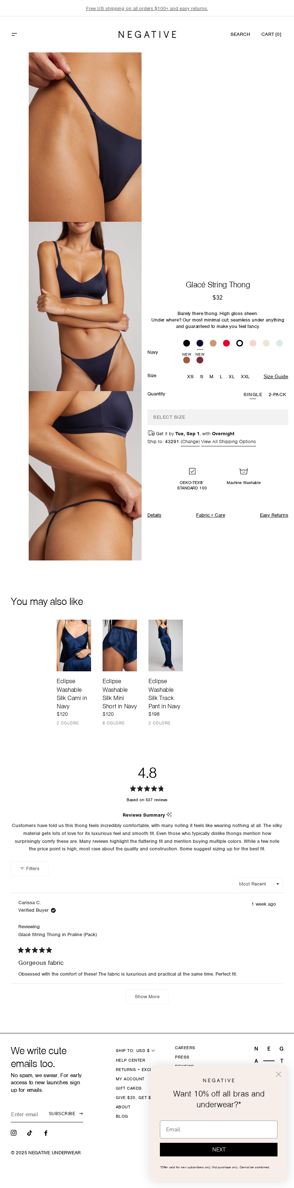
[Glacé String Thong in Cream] (266, 344)
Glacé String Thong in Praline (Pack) (57, 934)
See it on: (118, 69)
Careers (185, 1048)
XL (232, 377)
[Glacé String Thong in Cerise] (226, 344)
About (123, 1107)
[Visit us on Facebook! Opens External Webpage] (46, 1132)
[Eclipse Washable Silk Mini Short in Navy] (120, 645)
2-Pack (277, 394)
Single (252, 394)
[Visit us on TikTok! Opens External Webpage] (30, 1132)
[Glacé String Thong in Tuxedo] (239, 344)
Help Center (130, 1060)
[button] (30, 34)
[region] (147, 8)
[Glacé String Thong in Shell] (253, 344)
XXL (245, 377)
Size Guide (276, 376)
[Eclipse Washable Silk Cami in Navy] (74, 645)
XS (190, 377)
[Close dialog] (278, 1074)
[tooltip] (169, 815)
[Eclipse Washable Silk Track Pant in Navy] (165, 645)
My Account (130, 1079)
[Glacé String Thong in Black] (186, 344)
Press (182, 1057)
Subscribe (62, 1113)
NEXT (219, 1149)
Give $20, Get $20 (136, 1097)
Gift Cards (129, 1088)
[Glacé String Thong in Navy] (200, 344)
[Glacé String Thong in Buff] (213, 344)
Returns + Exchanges (142, 1069)
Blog (122, 1116)
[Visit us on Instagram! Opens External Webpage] (14, 1132)
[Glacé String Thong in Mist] (279, 344)
